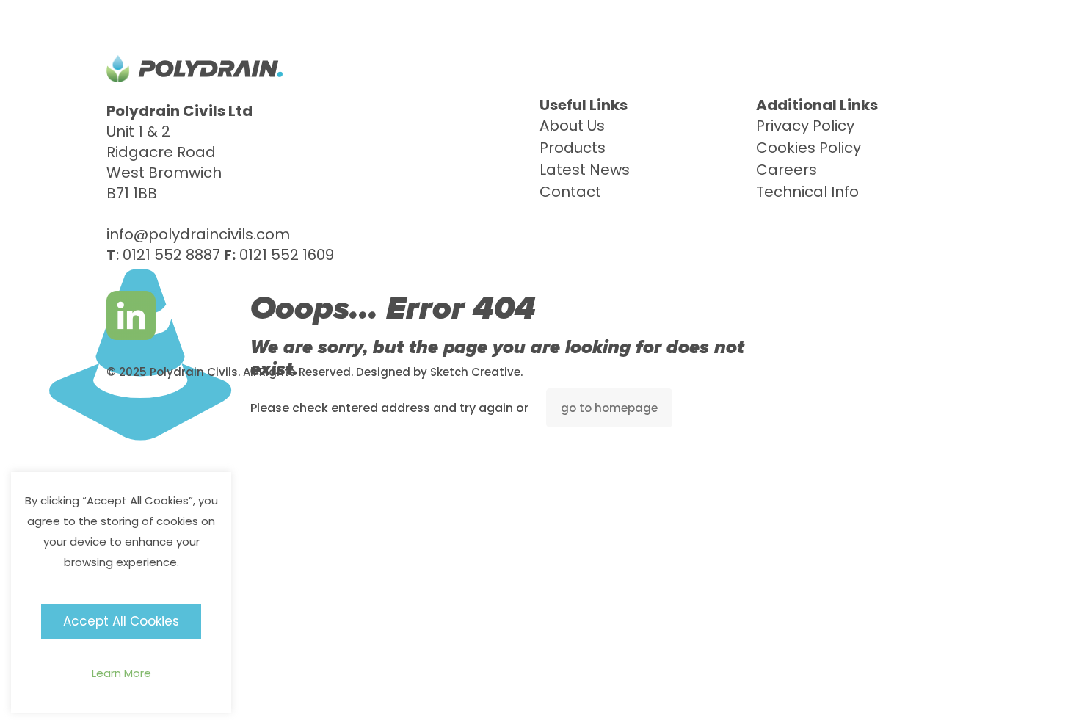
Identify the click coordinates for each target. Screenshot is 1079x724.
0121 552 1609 (286, 255)
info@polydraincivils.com (198, 234)
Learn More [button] (121, 673)
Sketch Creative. (476, 372)
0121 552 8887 (171, 255)
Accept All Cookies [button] (121, 621)
